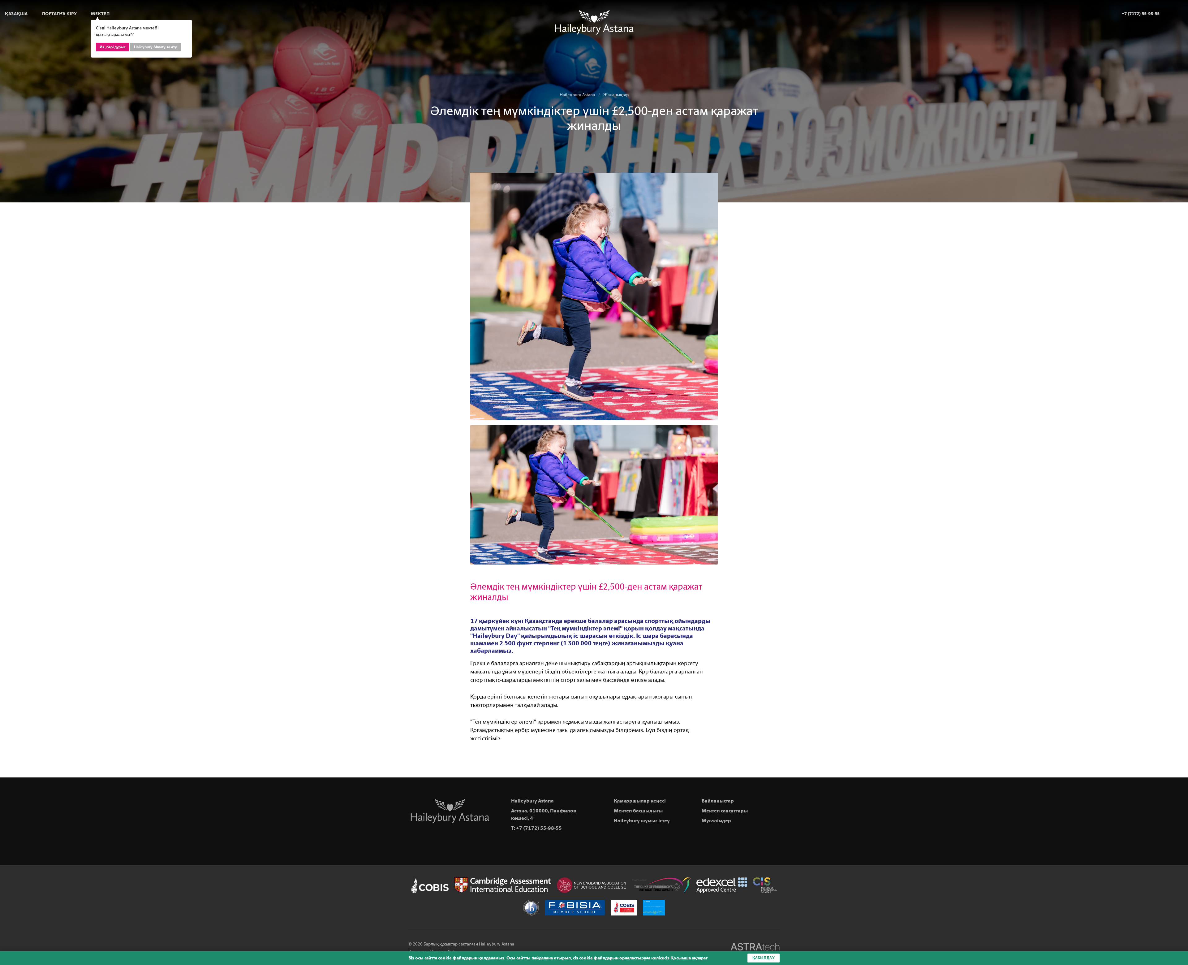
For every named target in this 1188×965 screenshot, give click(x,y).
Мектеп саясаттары (725, 811)
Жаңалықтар (616, 94)
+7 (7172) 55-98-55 (539, 828)
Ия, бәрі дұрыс (113, 47)
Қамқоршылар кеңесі (640, 801)
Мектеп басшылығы (638, 811)
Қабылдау (763, 958)
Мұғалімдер (716, 821)
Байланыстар (718, 801)
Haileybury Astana (577, 94)
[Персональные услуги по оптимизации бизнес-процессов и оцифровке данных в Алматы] (755, 948)
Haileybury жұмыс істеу (642, 821)
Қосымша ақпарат (689, 958)
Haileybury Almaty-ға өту (155, 47)
